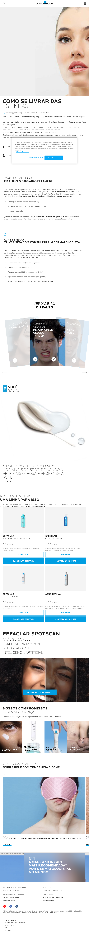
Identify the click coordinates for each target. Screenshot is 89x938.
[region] (44, 150)
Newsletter (47, 887)
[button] (84, 372)
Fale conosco (48, 894)
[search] (4, 3)
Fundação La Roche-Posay (53, 897)
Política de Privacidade (22, 152)
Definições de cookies (36, 157)
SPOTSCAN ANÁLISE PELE (12, 897)
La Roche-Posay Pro (11, 901)
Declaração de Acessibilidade (14, 887)
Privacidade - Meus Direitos (53, 891)
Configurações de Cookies (13, 894)
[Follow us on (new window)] (10, 906)
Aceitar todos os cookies (54, 158)
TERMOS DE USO (48, 901)
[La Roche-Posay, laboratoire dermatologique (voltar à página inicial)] (44, 3)
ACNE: (42, 838)
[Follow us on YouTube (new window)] (4, 906)
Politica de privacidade (12, 891)
